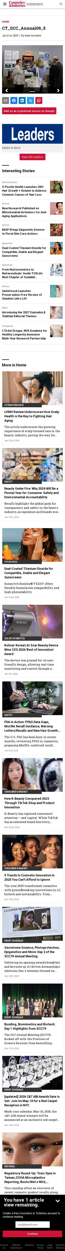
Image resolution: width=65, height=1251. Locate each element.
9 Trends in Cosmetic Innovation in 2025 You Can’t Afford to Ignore (29, 877)
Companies (7, 326)
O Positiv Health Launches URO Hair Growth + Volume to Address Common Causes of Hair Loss (24, 190)
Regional (9, 1166)
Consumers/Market (16, 791)
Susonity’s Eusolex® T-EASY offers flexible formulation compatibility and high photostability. (31, 588)
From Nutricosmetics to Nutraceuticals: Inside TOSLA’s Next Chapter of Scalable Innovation (22, 273)
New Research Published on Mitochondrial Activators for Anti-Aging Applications (24, 212)
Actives (5, 204)
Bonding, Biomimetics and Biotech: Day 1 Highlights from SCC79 (29, 1026)
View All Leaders (32, 157)
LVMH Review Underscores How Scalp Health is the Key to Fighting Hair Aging (31, 416)
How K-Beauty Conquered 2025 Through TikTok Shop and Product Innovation (29, 803)
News (4, 308)
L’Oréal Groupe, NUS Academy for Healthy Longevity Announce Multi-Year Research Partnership (24, 334)
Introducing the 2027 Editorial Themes (23, 314)
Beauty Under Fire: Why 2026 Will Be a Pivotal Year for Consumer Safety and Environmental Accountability (31, 493)
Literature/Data (14, 405)
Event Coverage (13, 940)
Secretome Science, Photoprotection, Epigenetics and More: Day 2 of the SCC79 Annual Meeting (32, 952)
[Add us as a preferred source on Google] (38, 100)
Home (5, 21)
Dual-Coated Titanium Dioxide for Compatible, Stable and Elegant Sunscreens (24, 251)
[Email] (5, 100)
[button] (6, 90)
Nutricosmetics (9, 182)
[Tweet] (30, 100)
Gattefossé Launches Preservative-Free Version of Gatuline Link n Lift (22, 294)
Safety (8, 481)
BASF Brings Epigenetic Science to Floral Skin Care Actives (23, 231)
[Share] (13, 100)
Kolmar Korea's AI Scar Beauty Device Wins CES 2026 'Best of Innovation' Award (31, 649)
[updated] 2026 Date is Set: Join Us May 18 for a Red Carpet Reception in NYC (32, 1101)
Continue (32, 1233)
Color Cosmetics (14, 638)
